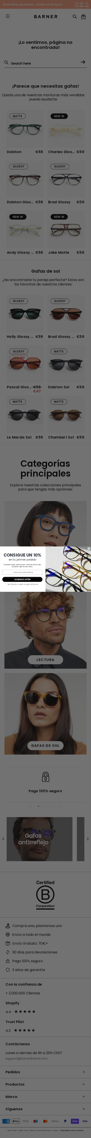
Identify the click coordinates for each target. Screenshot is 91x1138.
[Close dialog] (89, 548)
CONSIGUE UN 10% (22, 579)
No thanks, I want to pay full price (23, 584)
